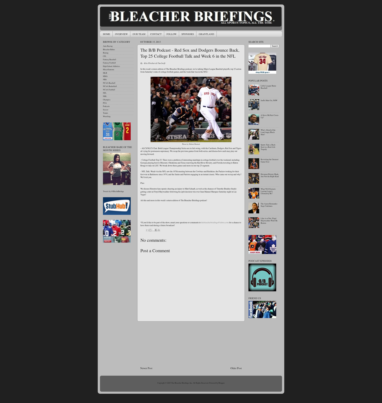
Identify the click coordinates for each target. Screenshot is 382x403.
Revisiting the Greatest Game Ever (269, 160)
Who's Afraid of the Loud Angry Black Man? (268, 132)
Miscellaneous (108, 69)
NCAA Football (109, 89)
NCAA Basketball (110, 86)
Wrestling (106, 116)
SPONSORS (187, 34)
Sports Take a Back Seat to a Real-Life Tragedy (268, 147)
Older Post (236, 368)
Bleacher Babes (109, 49)
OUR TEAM (139, 34)
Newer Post (146, 368)
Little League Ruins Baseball (268, 87)
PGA (105, 103)
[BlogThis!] (150, 230)
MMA (105, 76)
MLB (105, 73)
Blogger (221, 383)
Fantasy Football (109, 63)
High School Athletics (111, 66)
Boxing (105, 53)
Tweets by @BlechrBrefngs (113, 191)
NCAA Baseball (109, 83)
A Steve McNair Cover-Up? (270, 116)
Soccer (105, 109)
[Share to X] (153, 230)
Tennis (105, 113)
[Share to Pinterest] (158, 230)
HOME (106, 34)
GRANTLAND (206, 34)
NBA (105, 79)
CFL (104, 56)
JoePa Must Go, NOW (269, 100)
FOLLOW (172, 34)
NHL (105, 96)
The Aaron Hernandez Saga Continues (269, 204)
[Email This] (147, 230)
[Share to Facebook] (155, 230)
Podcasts (106, 106)
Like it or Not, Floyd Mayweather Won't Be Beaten (269, 220)
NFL (105, 93)
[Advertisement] (191, 344)
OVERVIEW (121, 34)
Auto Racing (108, 46)
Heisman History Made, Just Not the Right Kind (270, 175)
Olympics (106, 99)
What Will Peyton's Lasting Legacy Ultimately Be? (268, 191)
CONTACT (156, 34)
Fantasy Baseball (109, 59)
